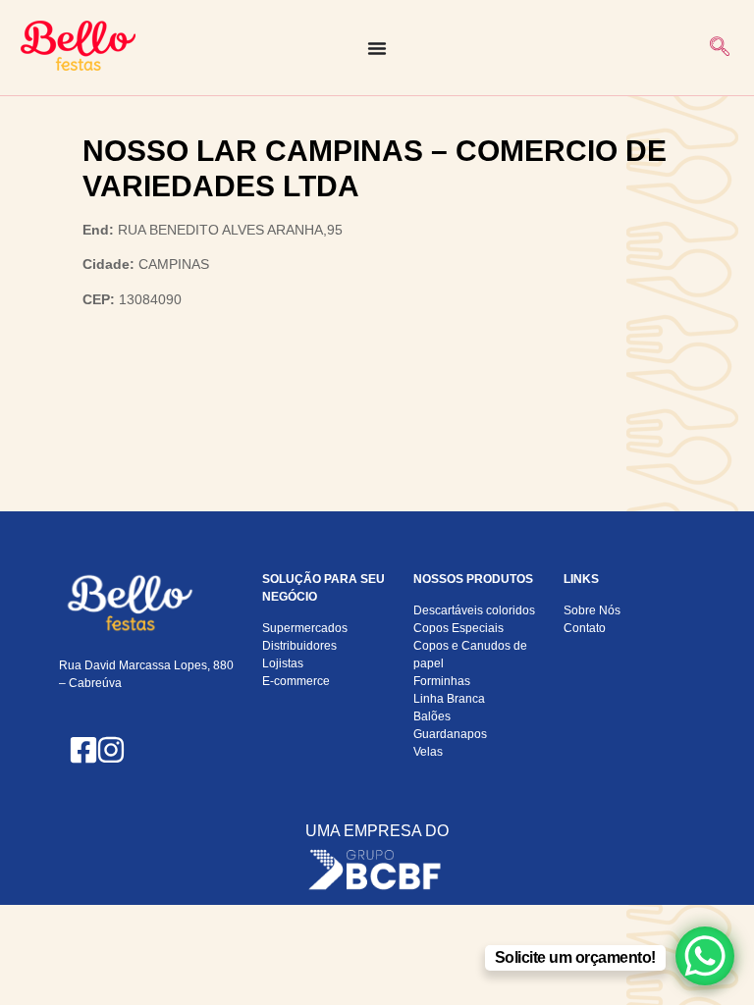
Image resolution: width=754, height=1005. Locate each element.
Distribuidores (299, 646)
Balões (432, 716)
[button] (719, 48)
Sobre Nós (592, 610)
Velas (428, 752)
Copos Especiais (458, 628)
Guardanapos (450, 734)
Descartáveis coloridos (474, 610)
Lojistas (282, 663)
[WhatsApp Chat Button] (704, 955)
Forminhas (441, 681)
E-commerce (296, 681)
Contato (585, 628)
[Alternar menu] (377, 48)
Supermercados (305, 628)
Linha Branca (449, 699)
